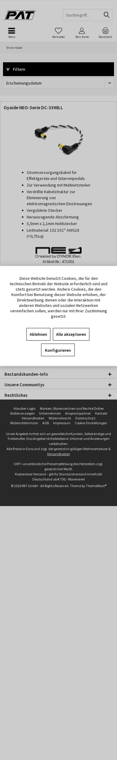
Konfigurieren (58, 350)
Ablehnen (38, 334)
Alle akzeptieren (71, 334)
